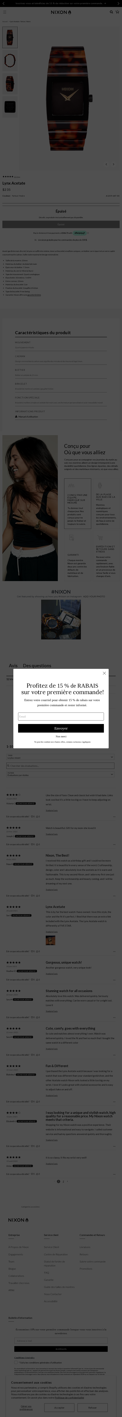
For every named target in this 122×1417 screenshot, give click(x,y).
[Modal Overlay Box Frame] (61, 708)
